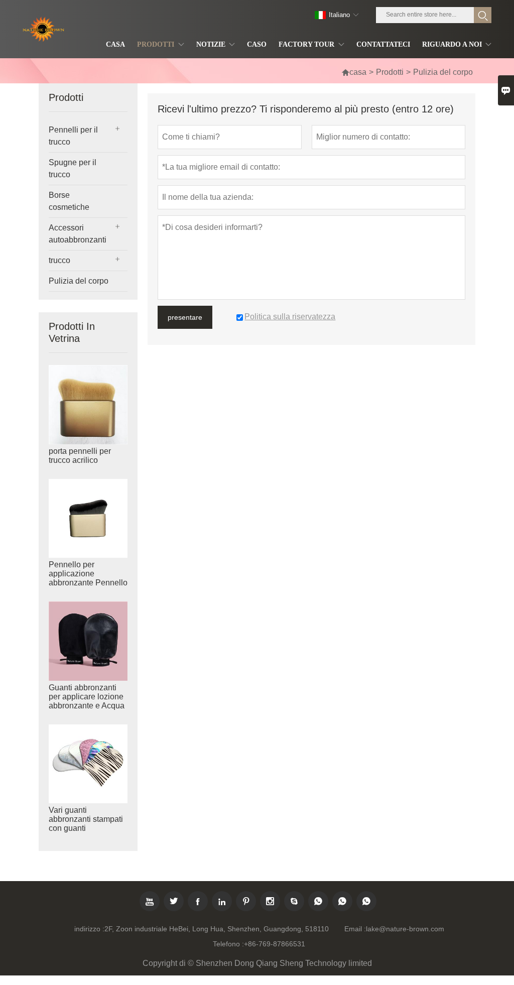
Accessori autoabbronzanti (77, 233)
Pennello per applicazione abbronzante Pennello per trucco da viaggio (88, 578)
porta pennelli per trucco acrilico (80, 455)
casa (353, 72)
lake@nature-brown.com (405, 929)
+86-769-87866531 (274, 944)
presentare (185, 317)
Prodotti (390, 72)
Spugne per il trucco (72, 168)
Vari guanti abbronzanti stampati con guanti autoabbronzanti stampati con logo (86, 828)
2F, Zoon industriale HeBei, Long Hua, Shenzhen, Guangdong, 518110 (216, 929)
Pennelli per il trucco (73, 136)
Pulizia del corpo (78, 281)
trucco (59, 260)
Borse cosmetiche (69, 201)
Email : (355, 929)
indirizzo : (89, 929)
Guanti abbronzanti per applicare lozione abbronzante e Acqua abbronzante (86, 701)
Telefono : (228, 944)
